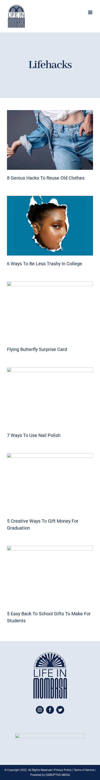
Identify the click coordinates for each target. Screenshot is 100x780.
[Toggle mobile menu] (90, 12)
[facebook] (50, 710)
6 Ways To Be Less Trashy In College (44, 263)
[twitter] (60, 710)
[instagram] (40, 710)
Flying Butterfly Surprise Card (37, 349)
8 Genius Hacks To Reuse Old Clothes (45, 178)
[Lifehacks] (50, 140)
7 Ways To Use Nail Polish (33, 435)
